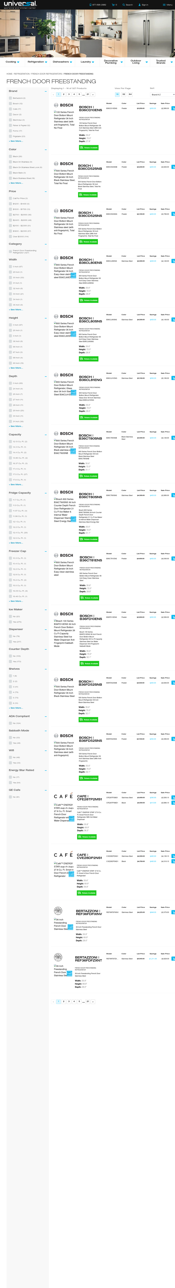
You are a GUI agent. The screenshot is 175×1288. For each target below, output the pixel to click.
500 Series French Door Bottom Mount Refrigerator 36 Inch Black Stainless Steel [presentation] (90, 699)
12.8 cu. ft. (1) (19, 574)
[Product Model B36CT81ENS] (65, 569)
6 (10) (15, 703)
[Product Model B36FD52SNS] (65, 749)
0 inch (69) (18, 383)
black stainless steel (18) (24, 178)
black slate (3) (19, 173)
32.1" (85, 657)
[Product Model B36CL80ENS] (65, 271)
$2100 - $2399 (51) (22, 225)
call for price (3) (20, 198)
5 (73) (15, 698)
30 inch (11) (18, 416)
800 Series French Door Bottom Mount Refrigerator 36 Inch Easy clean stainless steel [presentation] (90, 576)
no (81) (16, 797)
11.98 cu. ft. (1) (20, 516)
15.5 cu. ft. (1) (19, 585)
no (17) (16, 777)
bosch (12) (18, 103)
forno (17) (17, 131)
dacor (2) (17, 114)
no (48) (16, 757)
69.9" (83, 827)
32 (123, 94)
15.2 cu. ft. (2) (20, 580)
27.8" (85, 141)
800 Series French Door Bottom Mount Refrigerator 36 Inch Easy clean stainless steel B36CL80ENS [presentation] (90, 279)
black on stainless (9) (22, 162)
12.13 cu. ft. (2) (20, 441)
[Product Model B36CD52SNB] (64, 177)
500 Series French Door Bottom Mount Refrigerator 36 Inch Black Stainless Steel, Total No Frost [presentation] (89, 185)
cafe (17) (17, 109)
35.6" (84, 135)
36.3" (83, 830)
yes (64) (17, 783)
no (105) (17, 656)
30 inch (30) (18, 277)
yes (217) (17, 642)
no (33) (16, 737)
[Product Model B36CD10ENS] (65, 119)
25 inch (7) (18, 394)
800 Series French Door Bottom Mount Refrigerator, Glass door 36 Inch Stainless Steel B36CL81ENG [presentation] (89, 396)
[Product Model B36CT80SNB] (65, 447)
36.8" (82, 886)
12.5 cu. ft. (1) (19, 538)
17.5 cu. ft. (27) (20, 474)
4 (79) (15, 692)
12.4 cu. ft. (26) (20, 532)
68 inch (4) (18, 358)
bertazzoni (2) (19, 98)
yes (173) (17, 661)
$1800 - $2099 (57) (22, 231)
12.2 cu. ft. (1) (19, 527)
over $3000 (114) (21, 236)
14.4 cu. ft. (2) (20, 452)
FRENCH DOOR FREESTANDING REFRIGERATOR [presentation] (89, 118)
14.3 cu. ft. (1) (19, 447)
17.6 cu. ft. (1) (19, 480)
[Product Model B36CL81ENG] (65, 388)
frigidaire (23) (19, 136)
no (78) (16, 636)
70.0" (85, 138)
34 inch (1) (17, 299)
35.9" (81, 934)
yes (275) (17, 622)
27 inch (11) (18, 399)
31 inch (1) (17, 283)
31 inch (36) (18, 421)
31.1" (84, 469)
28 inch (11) (18, 405)
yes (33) (17, 763)
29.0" (85, 411)
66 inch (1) (17, 347)
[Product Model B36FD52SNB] (65, 691)
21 (88, 94)
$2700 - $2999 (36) (22, 215)
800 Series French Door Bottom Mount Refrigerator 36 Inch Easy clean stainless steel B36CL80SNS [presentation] (90, 337)
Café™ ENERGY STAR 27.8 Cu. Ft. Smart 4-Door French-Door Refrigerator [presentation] (89, 873)
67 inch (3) (18, 352)
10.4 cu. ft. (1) (19, 563)
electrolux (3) (19, 120)
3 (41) (15, 687)
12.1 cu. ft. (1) (19, 522)
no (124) (17, 723)
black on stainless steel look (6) (27, 167)
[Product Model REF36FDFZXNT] (63, 970)
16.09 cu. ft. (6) (20, 591)
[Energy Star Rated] (73, 276)
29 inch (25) (18, 410)
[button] (28, 98)
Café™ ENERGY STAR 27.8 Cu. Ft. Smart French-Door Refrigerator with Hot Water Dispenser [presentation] (89, 815)
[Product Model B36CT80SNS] (65, 510)
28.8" (84, 293)
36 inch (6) (18, 341)
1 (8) (15, 676)
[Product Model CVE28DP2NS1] (64, 870)
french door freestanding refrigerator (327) (24, 251)
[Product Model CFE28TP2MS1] (64, 812)
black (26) (17, 156)
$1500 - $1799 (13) (21, 209)
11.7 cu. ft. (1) (19, 500)
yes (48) (17, 743)
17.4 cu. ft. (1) (19, 469)
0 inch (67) (18, 266)
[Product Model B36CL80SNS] (65, 330)
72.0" (85, 290)
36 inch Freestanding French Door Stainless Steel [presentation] (88, 928)
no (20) (16, 616)
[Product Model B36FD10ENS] (65, 633)
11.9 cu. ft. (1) (19, 505)
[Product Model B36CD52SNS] (65, 225)
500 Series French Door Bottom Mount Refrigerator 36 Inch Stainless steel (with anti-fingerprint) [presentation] (90, 757)
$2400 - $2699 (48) (22, 220)
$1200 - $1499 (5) (21, 204)
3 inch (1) (17, 336)
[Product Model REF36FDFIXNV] (63, 924)
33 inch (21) (18, 294)
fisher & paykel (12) (21, 125)
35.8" (82, 824)
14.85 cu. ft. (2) (20, 458)
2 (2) (15, 681)
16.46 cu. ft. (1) (20, 596)
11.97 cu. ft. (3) (20, 511)
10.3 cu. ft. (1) (19, 558)
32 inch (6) (18, 288)
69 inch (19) (18, 363)
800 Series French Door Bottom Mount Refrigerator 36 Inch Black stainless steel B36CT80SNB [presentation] (90, 455)
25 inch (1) (17, 330)
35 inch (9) (18, 305)
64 (130, 94)
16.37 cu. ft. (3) (20, 463)
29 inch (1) (17, 272)
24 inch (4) (18, 389)
